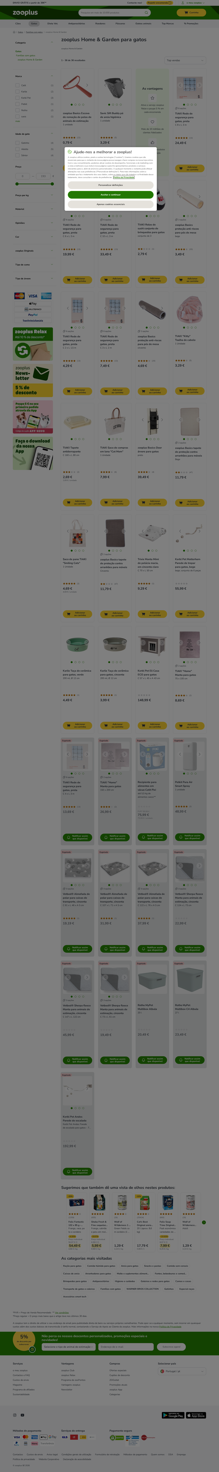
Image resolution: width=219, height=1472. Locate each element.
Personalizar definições (110, 185)
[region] (111, 179)
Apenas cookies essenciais (111, 204)
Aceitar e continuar (111, 194)
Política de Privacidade (124, 177)
